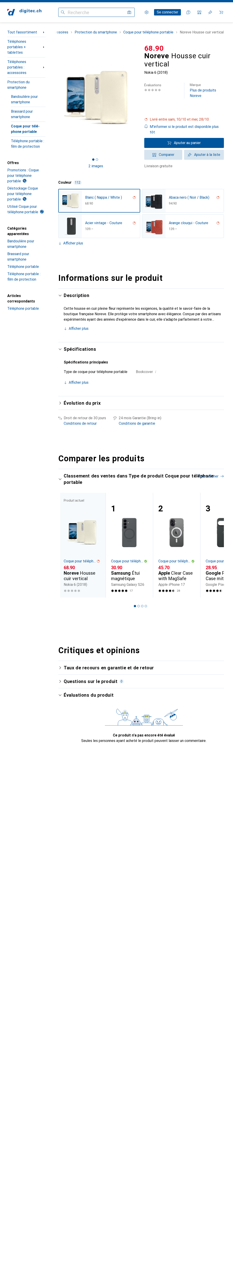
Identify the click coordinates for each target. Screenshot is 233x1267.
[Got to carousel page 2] (97, 159)
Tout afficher (208, 476)
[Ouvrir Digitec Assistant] (188, 12)
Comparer (166, 154)
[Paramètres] (146, 12)
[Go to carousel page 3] (142, 606)
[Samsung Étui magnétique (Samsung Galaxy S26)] (129, 545)
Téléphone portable (23, 266)
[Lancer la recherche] (62, 12)
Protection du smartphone (18, 85)
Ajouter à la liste (207, 154)
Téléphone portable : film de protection (27, 144)
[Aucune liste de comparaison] (199, 12)
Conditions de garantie (137, 423)
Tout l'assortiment (22, 32)
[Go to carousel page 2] (138, 606)
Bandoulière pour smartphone (24, 99)
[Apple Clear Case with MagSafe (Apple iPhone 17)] (176, 545)
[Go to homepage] (24, 12)
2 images (96, 166)
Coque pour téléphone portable (25, 129)
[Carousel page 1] (135, 606)
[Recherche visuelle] (129, 12)
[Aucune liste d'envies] (210, 12)
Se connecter (167, 12)
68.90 (154, 48)
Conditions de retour (80, 423)
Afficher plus (73, 243)
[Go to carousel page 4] (146, 606)
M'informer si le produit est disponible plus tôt (184, 129)
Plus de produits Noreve (203, 90)
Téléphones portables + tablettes (16, 47)
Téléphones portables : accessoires (16, 67)
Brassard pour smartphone (22, 114)
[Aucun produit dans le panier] (221, 12)
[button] (184, 119)
